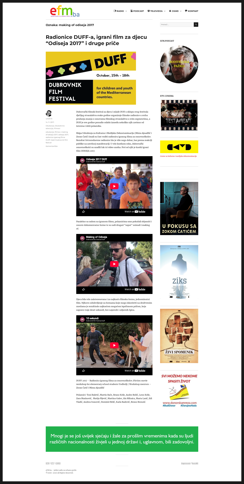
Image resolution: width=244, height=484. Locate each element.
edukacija (50, 132)
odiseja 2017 (63, 135)
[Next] (195, 64)
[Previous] (162, 64)
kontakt (195, 463)
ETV (52, 463)
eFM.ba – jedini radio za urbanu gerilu (61, 470)
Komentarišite (52, 146)
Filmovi (57, 128)
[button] (162, 115)
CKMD (58, 463)
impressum (185, 463)
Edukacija (50, 126)
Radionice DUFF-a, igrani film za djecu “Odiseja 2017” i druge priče (96, 40)
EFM (47, 463)
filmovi (57, 132)
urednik (49, 119)
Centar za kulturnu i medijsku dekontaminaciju (178, 156)
